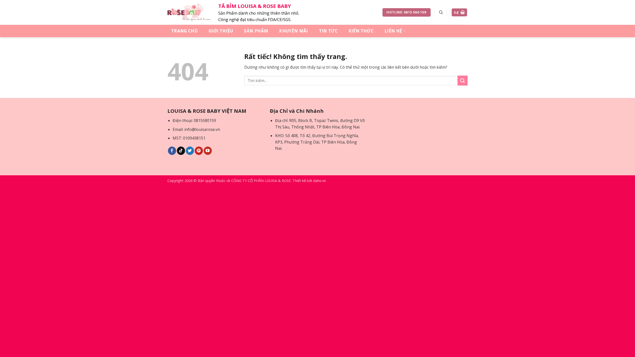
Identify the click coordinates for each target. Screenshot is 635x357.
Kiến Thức (361, 31)
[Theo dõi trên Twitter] (190, 151)
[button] (459, 12)
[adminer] (189, 12)
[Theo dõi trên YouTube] (208, 151)
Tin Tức (328, 31)
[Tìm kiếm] (441, 12)
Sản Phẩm (256, 31)
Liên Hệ (393, 31)
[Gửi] (463, 80)
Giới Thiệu (221, 31)
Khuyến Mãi (293, 31)
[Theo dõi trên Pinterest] (199, 151)
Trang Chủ (184, 31)
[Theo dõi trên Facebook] (172, 151)
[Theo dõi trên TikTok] (181, 151)
